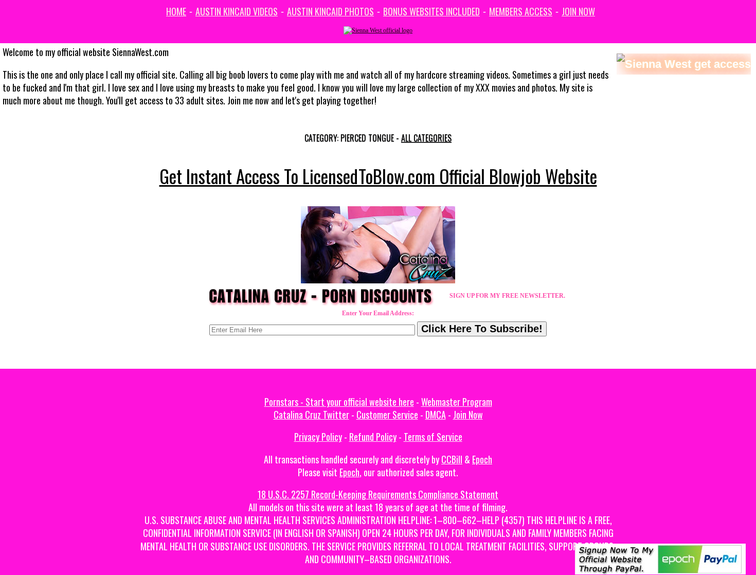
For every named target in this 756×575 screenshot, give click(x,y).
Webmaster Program (456, 401)
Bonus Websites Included (431, 11)
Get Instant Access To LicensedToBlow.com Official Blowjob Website (378, 176)
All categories (426, 138)
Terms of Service (433, 436)
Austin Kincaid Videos (236, 11)
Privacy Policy (318, 436)
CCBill (451, 459)
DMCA (435, 414)
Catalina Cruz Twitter (311, 414)
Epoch (482, 459)
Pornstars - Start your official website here (339, 401)
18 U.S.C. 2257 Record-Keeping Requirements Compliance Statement (378, 494)
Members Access (520, 11)
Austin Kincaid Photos (330, 11)
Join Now (578, 11)
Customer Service (387, 414)
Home (176, 11)
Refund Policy (373, 436)
